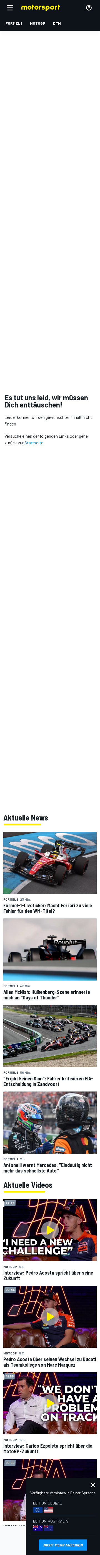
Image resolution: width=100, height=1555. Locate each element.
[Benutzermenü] (88, 7)
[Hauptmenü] (10, 7)
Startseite (33, 442)
